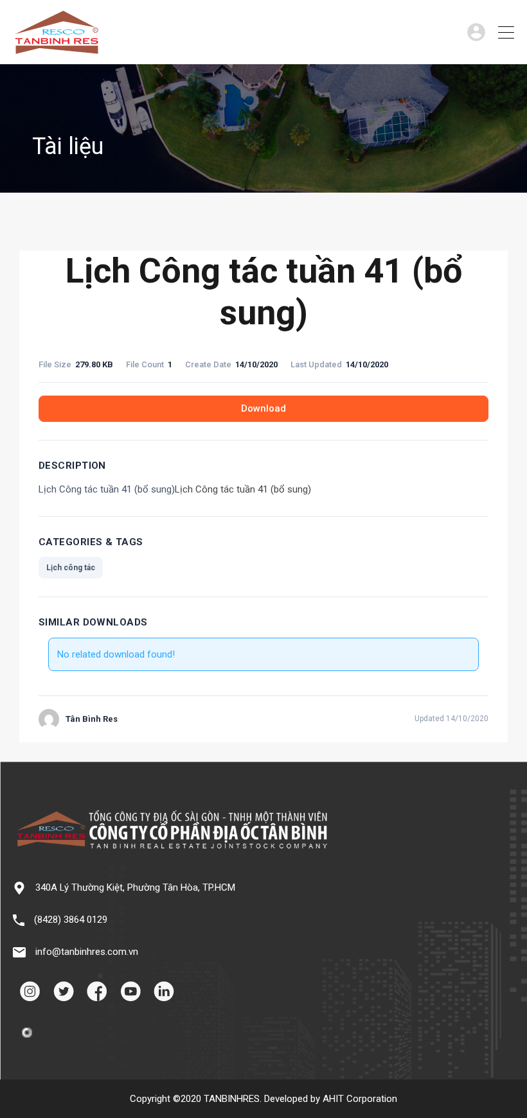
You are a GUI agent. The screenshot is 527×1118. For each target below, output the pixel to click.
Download (263, 408)
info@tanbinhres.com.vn (86, 951)
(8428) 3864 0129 (70, 919)
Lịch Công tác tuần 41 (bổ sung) (243, 489)
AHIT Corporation (360, 1099)
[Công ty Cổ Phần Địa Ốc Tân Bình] (56, 49)
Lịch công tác (70, 567)
